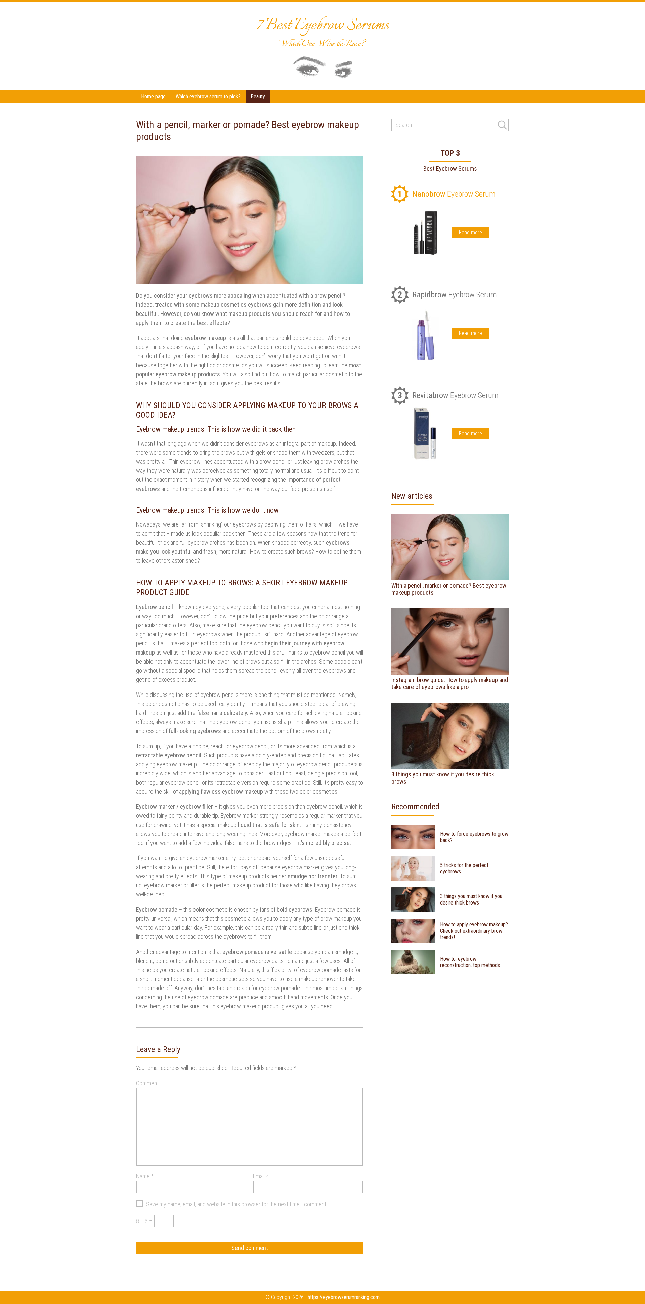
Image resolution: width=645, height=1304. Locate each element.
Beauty (258, 96)
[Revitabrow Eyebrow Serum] (425, 434)
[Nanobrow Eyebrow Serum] (425, 232)
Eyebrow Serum (447, 194)
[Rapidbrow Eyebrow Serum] (425, 333)
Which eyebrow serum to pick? (208, 96)
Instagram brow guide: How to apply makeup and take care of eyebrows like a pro (449, 683)
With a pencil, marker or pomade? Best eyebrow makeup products (448, 589)
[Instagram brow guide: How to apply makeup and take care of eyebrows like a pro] (450, 641)
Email (260, 1176)
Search (502, 125)
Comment (147, 1083)
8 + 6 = (144, 1221)
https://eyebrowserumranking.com (344, 1297)
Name (145, 1176)
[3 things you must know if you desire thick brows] (450, 736)
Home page (153, 96)
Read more (470, 232)
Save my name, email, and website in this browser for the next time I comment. (237, 1204)
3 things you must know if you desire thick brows (442, 778)
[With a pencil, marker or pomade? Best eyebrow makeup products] (450, 547)
